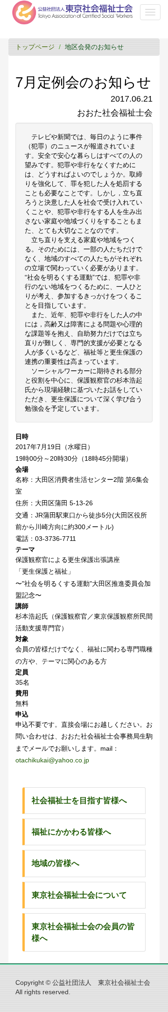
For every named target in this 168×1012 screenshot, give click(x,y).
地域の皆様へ (55, 863)
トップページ (35, 47)
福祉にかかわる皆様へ (71, 831)
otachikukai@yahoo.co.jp (52, 760)
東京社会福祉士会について (79, 895)
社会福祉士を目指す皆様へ (79, 800)
